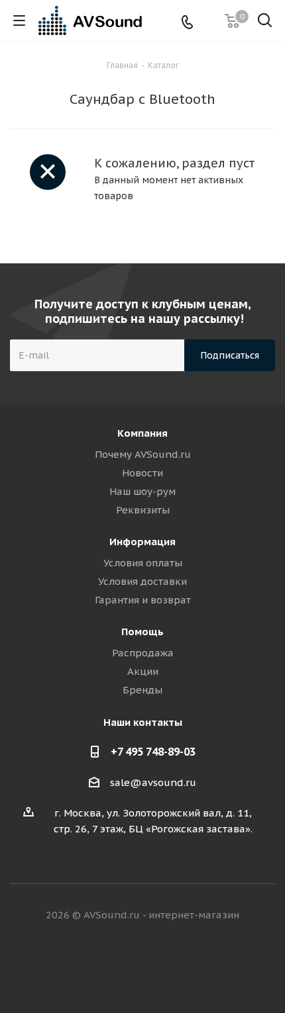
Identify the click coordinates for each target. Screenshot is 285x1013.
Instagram (159, 966)
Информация (142, 541)
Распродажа (143, 652)
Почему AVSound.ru (143, 454)
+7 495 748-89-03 (153, 751)
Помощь (142, 631)
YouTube (192, 966)
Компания (142, 433)
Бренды (142, 689)
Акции (142, 671)
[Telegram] (208, 21)
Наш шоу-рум (142, 491)
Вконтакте (93, 966)
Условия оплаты (142, 562)
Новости (142, 472)
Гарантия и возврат (143, 600)
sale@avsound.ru (153, 782)
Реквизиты (143, 510)
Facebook (126, 966)
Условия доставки (142, 581)
